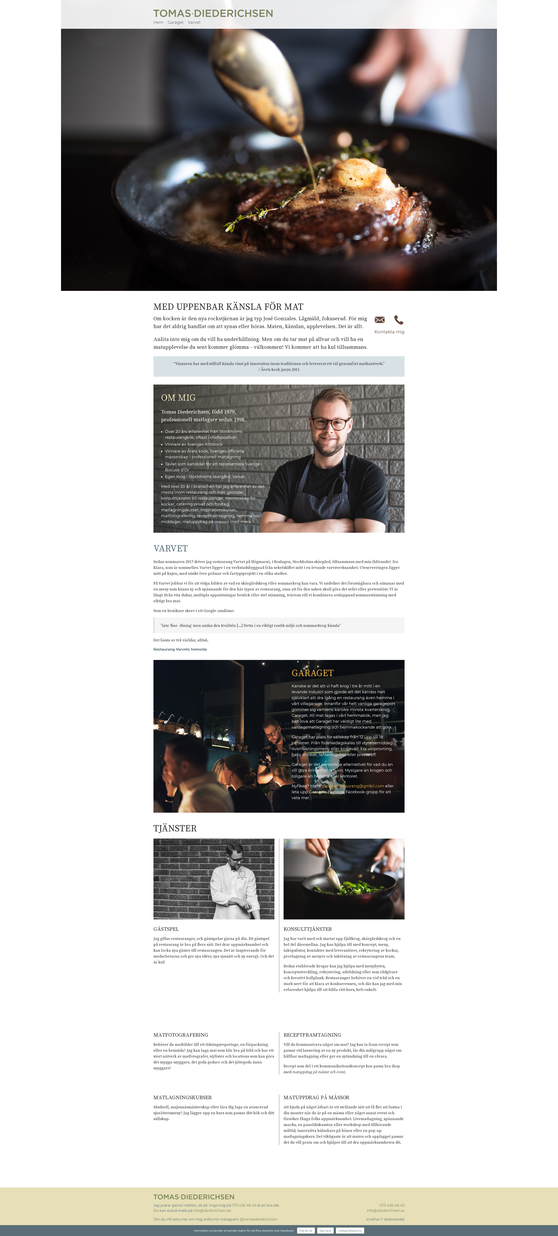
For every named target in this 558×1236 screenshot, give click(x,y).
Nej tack (325, 1230)
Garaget (176, 22)
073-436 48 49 (392, 1205)
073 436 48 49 (244, 1205)
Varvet (194, 22)
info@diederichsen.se (379, 320)
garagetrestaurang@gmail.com (353, 786)
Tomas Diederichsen (213, 13)
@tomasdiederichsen (259, 1219)
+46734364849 (399, 320)
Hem (158, 22)
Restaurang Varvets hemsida (180, 649)
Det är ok (305, 1230)
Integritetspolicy (350, 1230)
